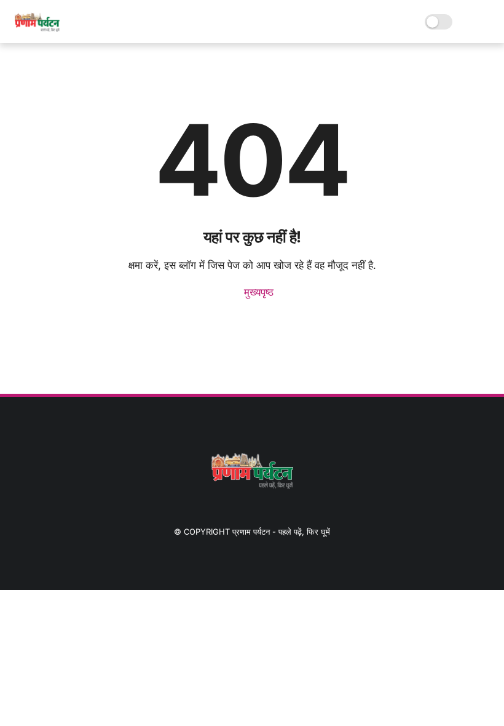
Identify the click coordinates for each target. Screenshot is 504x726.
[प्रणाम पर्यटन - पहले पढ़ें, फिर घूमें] (36, 28)
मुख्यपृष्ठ (257, 292)
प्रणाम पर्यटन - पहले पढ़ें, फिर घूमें (281, 532)
